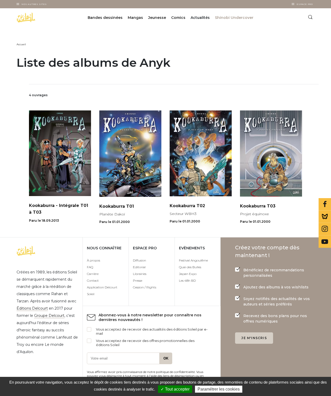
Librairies (139, 274)
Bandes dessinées (105, 17)
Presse (137, 280)
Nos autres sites (34, 4)
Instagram (325, 229)
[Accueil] (38, 17)
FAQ (90, 267)
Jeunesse (157, 17)
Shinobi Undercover (234, 17)
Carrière (93, 274)
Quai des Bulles (190, 267)
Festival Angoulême (193, 260)
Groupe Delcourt (49, 315)
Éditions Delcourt (32, 308)
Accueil (21, 44)
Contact (93, 280)
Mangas (135, 17)
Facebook (325, 204)
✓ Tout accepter (175, 389)
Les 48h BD (187, 280)
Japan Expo (188, 274)
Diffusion (139, 260)
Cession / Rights (144, 287)
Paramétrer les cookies (219, 389)
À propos (93, 260)
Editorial (139, 267)
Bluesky (325, 217)
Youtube (325, 241)
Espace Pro (305, 4)
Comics (178, 17)
